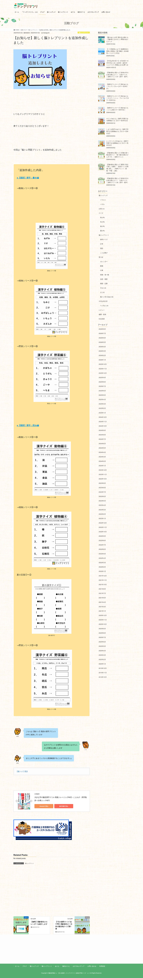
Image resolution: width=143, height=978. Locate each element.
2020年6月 (102, 642)
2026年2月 (102, 355)
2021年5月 (102, 598)
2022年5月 (102, 554)
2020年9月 (102, 628)
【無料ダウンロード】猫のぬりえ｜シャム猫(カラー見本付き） (117, 109)
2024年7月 (102, 439)
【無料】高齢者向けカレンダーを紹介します (39, 922)
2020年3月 (102, 655)
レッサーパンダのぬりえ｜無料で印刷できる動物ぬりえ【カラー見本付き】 (117, 143)
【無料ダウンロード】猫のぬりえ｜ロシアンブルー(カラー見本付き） (117, 86)
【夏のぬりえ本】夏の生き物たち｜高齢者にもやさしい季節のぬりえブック (117, 39)
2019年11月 (103, 673)
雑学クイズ (104, 239)
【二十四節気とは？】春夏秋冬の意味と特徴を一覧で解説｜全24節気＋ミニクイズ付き (117, 51)
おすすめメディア (78, 966)
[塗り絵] (21, 922)
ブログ (24, 966)
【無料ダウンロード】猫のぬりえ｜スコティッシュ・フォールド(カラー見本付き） (117, 98)
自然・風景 (104, 279)
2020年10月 (103, 624)
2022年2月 (102, 567)
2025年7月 (102, 386)
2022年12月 (103, 523)
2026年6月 (102, 338)
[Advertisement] (51, 207)
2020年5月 (102, 646)
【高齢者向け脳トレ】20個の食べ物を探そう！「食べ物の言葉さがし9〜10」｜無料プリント (117, 155)
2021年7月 (102, 593)
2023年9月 (102, 483)
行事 (101, 270)
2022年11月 (103, 527)
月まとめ (103, 288)
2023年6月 (102, 496)
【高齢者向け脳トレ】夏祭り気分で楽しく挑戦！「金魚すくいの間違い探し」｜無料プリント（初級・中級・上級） (117, 167)
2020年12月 (103, 615)
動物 (101, 266)
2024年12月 (103, 417)
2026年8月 (102, 329)
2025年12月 (103, 364)
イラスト (103, 200)
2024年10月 (103, 426)
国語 (101, 248)
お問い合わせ (92, 966)
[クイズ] (82, 922)
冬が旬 (102, 222)
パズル (102, 204)
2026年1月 (102, 360)
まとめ (102, 292)
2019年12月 (103, 668)
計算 (101, 244)
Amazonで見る (44, 806)
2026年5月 (102, 342)
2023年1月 (102, 518)
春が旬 (102, 226)
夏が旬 (102, 231)
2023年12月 (103, 470)
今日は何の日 (103, 301)
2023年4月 (102, 505)
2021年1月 (102, 611)
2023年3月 (102, 510)
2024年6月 (102, 443)
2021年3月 (102, 606)
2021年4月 (102, 602)
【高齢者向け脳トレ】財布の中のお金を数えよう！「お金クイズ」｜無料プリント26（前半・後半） (117, 180)
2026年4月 (102, 347)
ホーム (17, 966)
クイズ (101, 213)
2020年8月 (102, 633)
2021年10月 (103, 584)
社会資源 (102, 319)
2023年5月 (102, 501)
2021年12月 (103, 576)
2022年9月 (102, 536)
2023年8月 (102, 487)
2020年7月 (102, 637)
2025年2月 (102, 408)
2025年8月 (102, 382)
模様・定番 (104, 283)
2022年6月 (102, 549)
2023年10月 (103, 479)
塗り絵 (101, 257)
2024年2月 (102, 461)
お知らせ (102, 209)
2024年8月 (102, 435)
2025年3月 (102, 404)
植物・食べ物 (104, 275)
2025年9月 (102, 377)
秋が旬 (102, 217)
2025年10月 (103, 373)
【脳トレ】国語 (22, 771)
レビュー (102, 310)
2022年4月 (102, 558)
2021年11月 (103, 580)
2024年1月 (102, 466)
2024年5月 (102, 448)
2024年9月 (102, 430)
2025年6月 (102, 391)
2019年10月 (103, 677)
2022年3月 (102, 562)
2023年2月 (102, 514)
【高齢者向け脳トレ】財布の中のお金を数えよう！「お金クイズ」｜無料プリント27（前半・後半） (117, 74)
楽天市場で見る (63, 806)
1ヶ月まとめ (104, 305)
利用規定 (102, 966)
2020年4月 (102, 651)
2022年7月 (102, 545)
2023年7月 (102, 492)
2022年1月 (102, 571)
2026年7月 (102, 333)
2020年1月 (102, 664)
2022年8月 (102, 540)
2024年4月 (102, 452)
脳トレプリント (83, 33)
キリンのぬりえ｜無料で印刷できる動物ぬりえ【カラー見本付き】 (117, 119)
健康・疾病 (102, 314)
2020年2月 (102, 659)
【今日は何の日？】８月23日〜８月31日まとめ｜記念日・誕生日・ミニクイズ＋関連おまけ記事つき (117, 63)
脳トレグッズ (103, 195)
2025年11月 (103, 369)
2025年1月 (102, 413)
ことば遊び (104, 253)
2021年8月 (102, 589)
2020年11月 (103, 620)
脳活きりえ (66, 966)
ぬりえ (57, 966)
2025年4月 (102, 399)
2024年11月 (103, 421)
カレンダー (104, 261)
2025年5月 (102, 395)
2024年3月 (102, 457)
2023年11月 (103, 474)
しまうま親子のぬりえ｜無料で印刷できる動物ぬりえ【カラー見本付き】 (117, 131)
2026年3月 (102, 351)
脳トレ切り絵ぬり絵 (106, 297)
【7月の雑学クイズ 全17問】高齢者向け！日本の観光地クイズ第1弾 (63, 925)
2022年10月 (103, 532)
